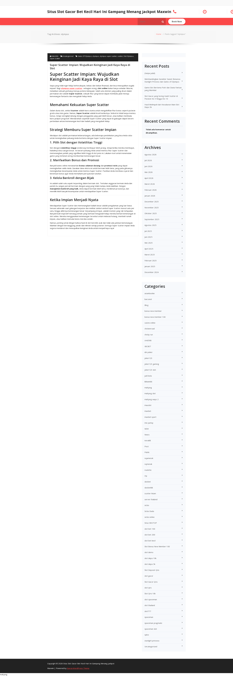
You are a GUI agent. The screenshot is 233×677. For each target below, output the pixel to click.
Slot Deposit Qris (152, 570)
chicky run (149, 334)
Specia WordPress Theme (78, 668)
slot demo (149, 552)
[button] (163, 21)
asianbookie (150, 293)
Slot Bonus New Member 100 (157, 546)
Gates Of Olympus (85, 56)
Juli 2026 (148, 160)
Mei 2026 (149, 172)
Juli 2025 (148, 231)
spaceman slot (151, 629)
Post (147, 446)
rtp (146, 476)
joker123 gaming (152, 364)
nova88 (148, 440)
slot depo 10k (150, 558)
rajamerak (149, 458)
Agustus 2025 (150, 225)
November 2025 (152, 207)
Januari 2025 (150, 266)
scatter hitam (150, 493)
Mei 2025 (149, 243)
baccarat (148, 299)
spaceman (149, 617)
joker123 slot (150, 370)
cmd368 (148, 340)
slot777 (148, 611)
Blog (146, 305)
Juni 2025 (148, 237)
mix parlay (149, 423)
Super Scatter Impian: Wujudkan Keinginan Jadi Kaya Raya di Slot (90, 66)
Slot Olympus (128, 56)
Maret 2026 (150, 184)
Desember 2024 (152, 272)
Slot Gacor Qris (151, 582)
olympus (95, 56)
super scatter (55, 58)
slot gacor (149, 576)
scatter (120, 56)
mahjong (148, 387)
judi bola (148, 376)
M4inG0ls (54, 56)
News (147, 434)
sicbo (147, 505)
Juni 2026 (148, 166)
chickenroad (150, 328)
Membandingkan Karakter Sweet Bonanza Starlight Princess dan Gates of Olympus (162, 80)
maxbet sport (150, 417)
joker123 (148, 358)
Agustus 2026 (150, 154)
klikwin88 (148, 381)
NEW (147, 429)
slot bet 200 (150, 534)
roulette (148, 470)
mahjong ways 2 (151, 399)
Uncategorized (67, 56)
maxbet (148, 411)
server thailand (151, 499)
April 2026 (149, 178)
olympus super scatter (108, 56)
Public (147, 452)
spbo (147, 634)
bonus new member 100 (155, 317)
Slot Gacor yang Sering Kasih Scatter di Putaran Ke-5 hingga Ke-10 (161, 97)
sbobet (148, 481)
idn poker (149, 352)
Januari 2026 (150, 196)
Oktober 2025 (151, 213)
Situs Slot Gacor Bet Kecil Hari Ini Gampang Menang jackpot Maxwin (109, 11)
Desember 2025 (152, 201)
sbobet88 (149, 487)
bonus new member (153, 311)
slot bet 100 (150, 529)
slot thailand (150, 605)
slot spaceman (151, 599)
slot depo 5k (150, 564)
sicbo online (149, 517)
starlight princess (152, 640)
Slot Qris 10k (150, 593)
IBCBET (148, 346)
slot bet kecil (150, 540)
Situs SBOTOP (151, 523)
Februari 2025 (151, 260)
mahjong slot (150, 393)
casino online (150, 323)
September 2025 (152, 219)
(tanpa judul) (150, 73)
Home (158, 34)
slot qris (148, 587)
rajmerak (148, 464)
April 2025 (149, 249)
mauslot (148, 405)
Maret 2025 (150, 254)
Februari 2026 (151, 190)
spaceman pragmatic (153, 623)
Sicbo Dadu (149, 511)
